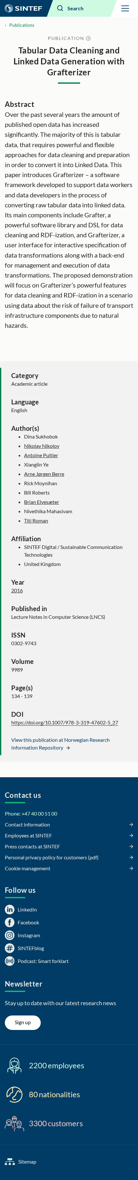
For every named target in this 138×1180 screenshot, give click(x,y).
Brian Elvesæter (41, 502)
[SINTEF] (23, 8)
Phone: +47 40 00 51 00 (31, 813)
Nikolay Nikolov (41, 446)
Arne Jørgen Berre (44, 474)
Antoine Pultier (41, 455)
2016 (17, 590)
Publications (21, 25)
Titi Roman (36, 520)
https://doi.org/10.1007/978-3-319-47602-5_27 (64, 722)
